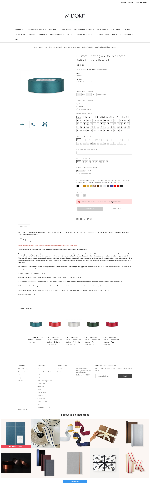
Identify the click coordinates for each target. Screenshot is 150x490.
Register (139, 2)
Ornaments (42, 35)
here (129, 267)
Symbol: (84, 113)
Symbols (82, 104)
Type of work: (84, 100)
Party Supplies (56, 35)
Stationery (116, 30)
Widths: (84, 91)
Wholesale (128, 35)
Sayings (81, 106)
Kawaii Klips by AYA (83, 35)
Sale (68, 35)
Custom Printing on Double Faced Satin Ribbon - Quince (54, 339)
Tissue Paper (20, 35)
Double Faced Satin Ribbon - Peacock (35, 338)
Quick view (34, 322)
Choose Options (36, 326)
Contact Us (116, 35)
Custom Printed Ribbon (35, 30)
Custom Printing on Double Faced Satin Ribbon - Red (111, 339)
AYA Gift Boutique (102, 35)
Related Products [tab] (26, 309)
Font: (83, 158)
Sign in (130, 2)
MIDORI (59, 369)
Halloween (66, 30)
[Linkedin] (88, 219)
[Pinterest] (91, 219)
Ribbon (18, 30)
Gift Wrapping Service (83, 30)
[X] (84, 219)
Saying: (84, 136)
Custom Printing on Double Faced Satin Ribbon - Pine (92, 339)
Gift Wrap (53, 30)
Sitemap (21, 381)
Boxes (127, 30)
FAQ (16, 40)
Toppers (31, 35)
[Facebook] (77, 219)
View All (59, 372)
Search (123, 2)
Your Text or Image (85, 109)
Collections (101, 30)
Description (24, 227)
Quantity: (79, 192)
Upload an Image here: (87, 167)
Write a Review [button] (102, 69)
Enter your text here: (86, 149)
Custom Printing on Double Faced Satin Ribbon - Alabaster (73, 339)
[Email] (81, 219)
